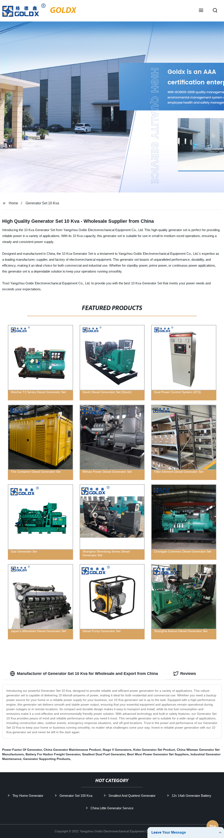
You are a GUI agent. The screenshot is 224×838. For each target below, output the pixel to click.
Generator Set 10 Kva (42, 203)
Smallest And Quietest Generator (132, 795)
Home (13, 203)
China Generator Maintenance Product (72, 749)
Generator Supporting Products (46, 759)
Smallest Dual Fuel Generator (103, 754)
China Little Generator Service (112, 808)
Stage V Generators (117, 749)
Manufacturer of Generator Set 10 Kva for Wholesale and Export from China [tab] (87, 673)
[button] (201, 11)
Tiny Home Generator (27, 795)
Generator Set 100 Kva (76, 795)
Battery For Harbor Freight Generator (53, 754)
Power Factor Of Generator (22, 749)
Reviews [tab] (188, 673)
